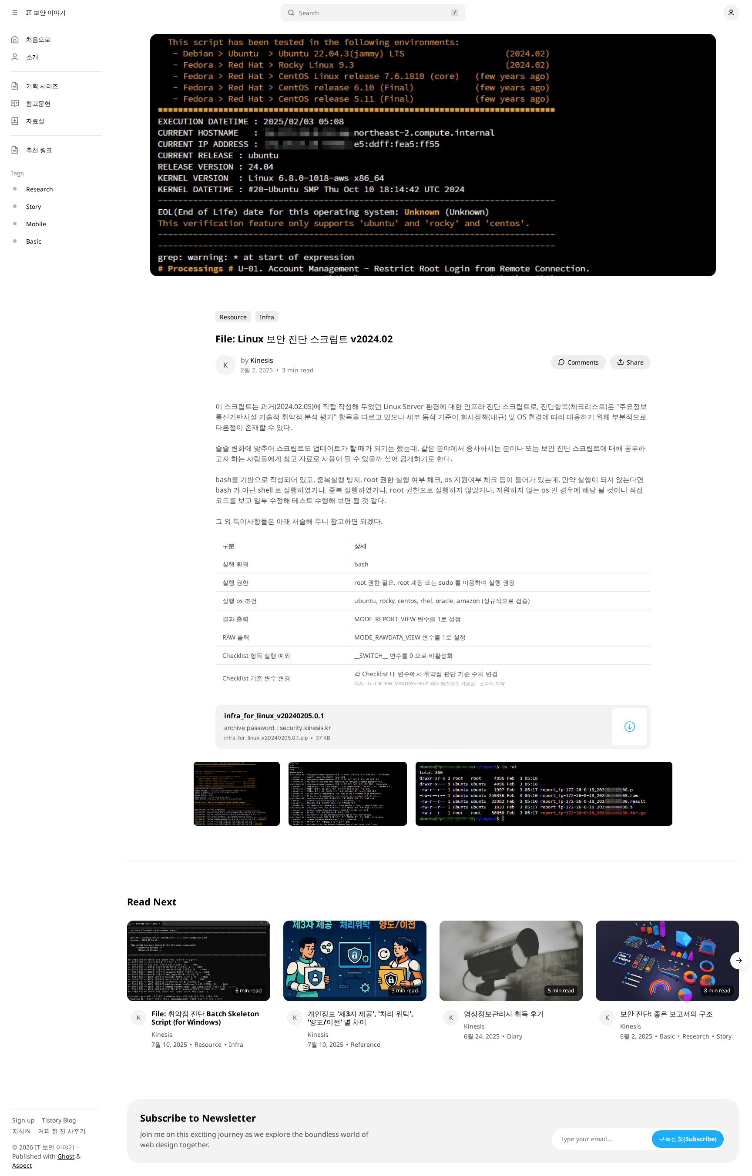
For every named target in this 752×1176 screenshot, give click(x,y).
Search (309, 13)
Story (724, 1036)
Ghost (65, 1156)
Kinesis (261, 360)
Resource (233, 317)
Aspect (22, 1165)
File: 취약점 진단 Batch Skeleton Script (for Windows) (205, 1018)
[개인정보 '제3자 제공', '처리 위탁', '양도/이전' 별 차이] (354, 961)
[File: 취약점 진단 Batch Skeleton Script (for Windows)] (198, 961)
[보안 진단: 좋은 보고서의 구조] (667, 961)
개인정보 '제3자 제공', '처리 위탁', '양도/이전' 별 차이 (360, 1018)
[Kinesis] (225, 365)
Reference (365, 1044)
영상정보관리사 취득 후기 (504, 1014)
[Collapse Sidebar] (15, 12)
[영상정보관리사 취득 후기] (511, 961)
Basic (667, 1036)
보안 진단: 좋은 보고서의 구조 (666, 1014)
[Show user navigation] (731, 12)
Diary (514, 1036)
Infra (267, 317)
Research (695, 1036)
